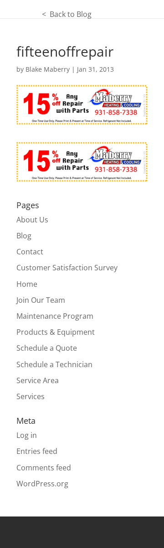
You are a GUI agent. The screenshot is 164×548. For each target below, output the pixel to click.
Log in (26, 435)
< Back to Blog (46, 14)
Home (26, 284)
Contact (29, 252)
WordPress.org (42, 484)
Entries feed (36, 451)
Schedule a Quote (46, 348)
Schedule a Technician (54, 364)
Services (30, 396)
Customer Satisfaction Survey (67, 268)
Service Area (37, 380)
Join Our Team (40, 300)
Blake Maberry (48, 69)
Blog (23, 236)
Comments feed (43, 468)
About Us (32, 220)
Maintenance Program (54, 316)
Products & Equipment (55, 332)
